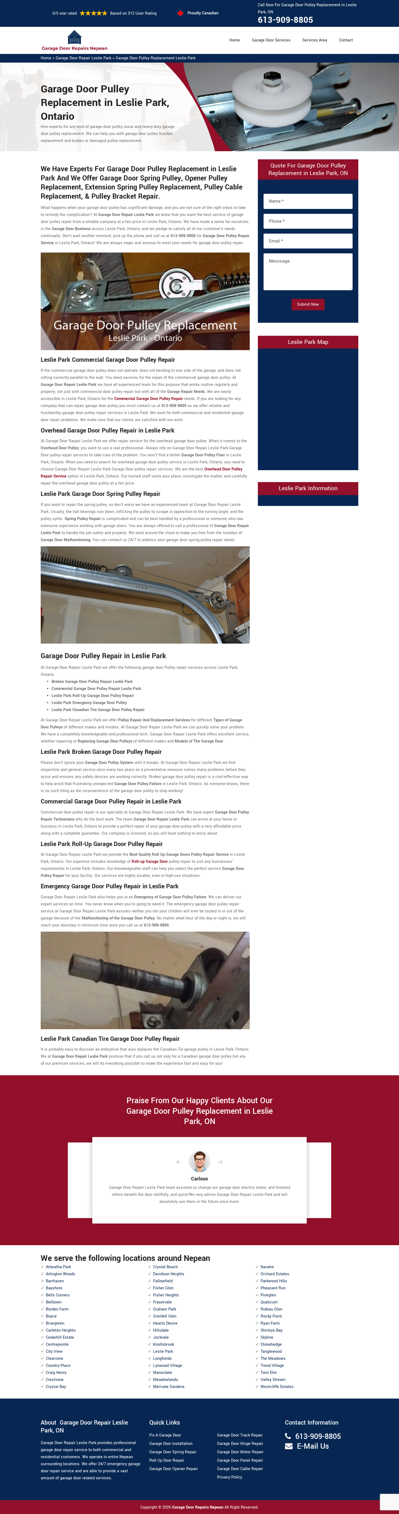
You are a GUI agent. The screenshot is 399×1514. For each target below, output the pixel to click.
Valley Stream (273, 1380)
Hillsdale (161, 1330)
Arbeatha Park (58, 1267)
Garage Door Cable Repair (240, 1469)
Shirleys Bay (272, 1330)
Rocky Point (271, 1316)
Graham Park (164, 1309)
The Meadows (273, 1358)
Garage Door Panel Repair (240, 1460)
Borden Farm (57, 1309)
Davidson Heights (168, 1274)
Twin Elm (269, 1373)
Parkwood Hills (274, 1281)
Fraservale (162, 1302)
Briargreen (55, 1323)
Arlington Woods (60, 1274)
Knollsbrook (163, 1344)
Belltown (53, 1302)
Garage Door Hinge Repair (240, 1444)
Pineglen (268, 1295)
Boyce (51, 1316)
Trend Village (272, 1365)
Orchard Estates (275, 1274)
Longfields (162, 1358)
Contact (346, 40)
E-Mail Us (313, 1446)
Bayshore (54, 1288)
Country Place (58, 1365)
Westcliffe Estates (277, 1387)
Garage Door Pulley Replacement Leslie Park (155, 58)
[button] (183, 1162)
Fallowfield (163, 1281)
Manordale (162, 1373)
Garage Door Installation (170, 1444)
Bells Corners (58, 1295)
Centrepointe (57, 1344)
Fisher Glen (163, 1288)
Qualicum (269, 1302)
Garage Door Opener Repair (173, 1469)
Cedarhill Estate (60, 1337)
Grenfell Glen (164, 1316)
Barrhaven (55, 1281)
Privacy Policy (229, 1477)
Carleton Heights (61, 1330)
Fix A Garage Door (165, 1435)
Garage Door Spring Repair (173, 1452)
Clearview (54, 1358)
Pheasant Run (273, 1288)
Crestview (55, 1380)
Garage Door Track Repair (240, 1435)
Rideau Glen (271, 1309)
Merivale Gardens (169, 1387)
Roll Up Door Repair (166, 1460)
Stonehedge (271, 1344)
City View (54, 1351)
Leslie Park (163, 1351)
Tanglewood (271, 1351)
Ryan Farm (270, 1323)
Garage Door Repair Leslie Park (83, 58)
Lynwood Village (167, 1365)
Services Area (314, 40)
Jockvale (161, 1337)
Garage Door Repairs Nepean (198, 1507)
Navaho (267, 1267)
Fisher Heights (166, 1295)
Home (234, 40)
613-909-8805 (285, 20)
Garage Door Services (271, 40)
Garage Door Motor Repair (240, 1452)
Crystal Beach (165, 1267)
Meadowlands (165, 1380)
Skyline (267, 1337)
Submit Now (308, 304)
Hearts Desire (165, 1323)
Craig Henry (56, 1373)
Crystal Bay (56, 1387)
